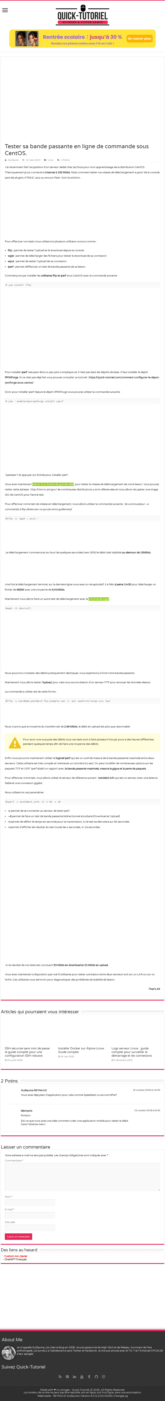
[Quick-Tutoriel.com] (82, 14)
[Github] (96, 1377)
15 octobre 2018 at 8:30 (147, 1110)
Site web (10, 1222)
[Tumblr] (89, 1377)
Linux (51, 160)
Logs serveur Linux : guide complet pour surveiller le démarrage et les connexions (131, 1052)
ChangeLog (121, 1396)
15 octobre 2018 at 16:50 (146, 1090)
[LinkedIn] (74, 1377)
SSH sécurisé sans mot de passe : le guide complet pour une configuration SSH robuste (28, 1052)
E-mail (9, 1209)
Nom (8, 1196)
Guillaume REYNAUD (34, 1090)
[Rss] (60, 1377)
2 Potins (65, 160)
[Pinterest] (67, 1377)
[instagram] (103, 1377)
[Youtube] (82, 1377)
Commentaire (14, 1160)
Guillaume (13, 160)
